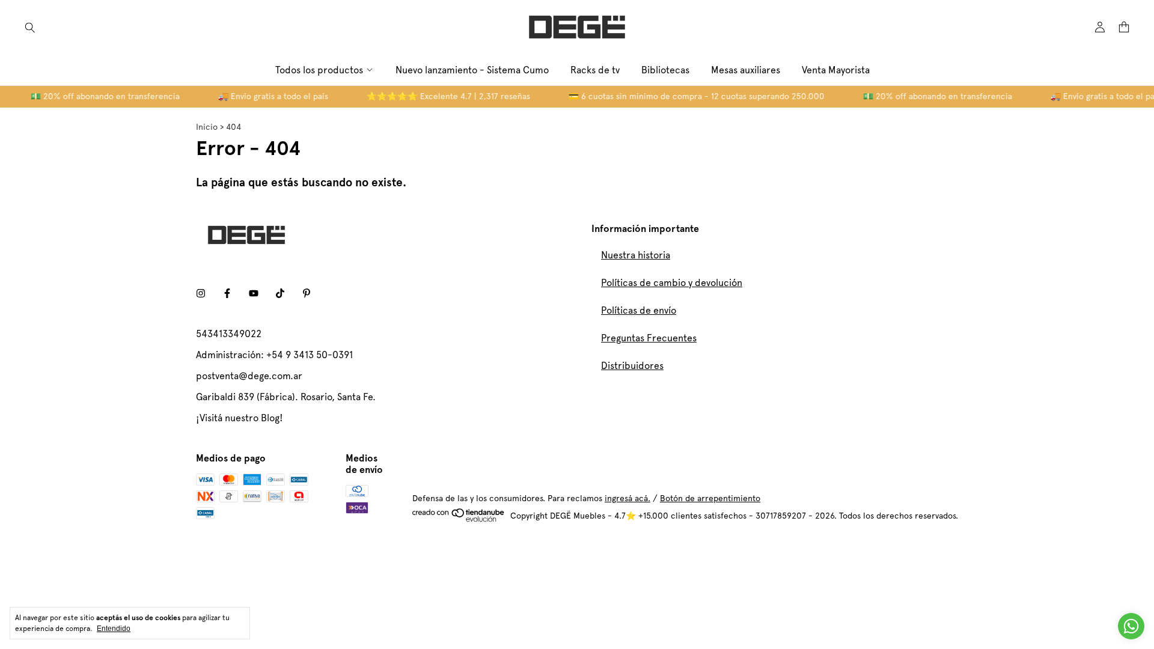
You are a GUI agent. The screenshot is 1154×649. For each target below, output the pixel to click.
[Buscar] (30, 27)
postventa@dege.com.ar (249, 376)
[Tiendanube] (458, 519)
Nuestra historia (635, 255)
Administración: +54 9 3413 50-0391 (274, 355)
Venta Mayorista (836, 70)
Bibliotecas (665, 70)
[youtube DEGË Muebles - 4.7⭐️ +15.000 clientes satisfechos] (253, 293)
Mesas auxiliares (745, 70)
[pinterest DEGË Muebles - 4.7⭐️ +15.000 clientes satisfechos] (306, 293)
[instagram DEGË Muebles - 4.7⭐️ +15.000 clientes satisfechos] (201, 293)
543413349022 (228, 334)
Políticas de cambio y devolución (671, 282)
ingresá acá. (627, 498)
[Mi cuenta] (1100, 27)
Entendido (113, 628)
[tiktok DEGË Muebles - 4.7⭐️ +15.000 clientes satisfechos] (280, 293)
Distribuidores (632, 365)
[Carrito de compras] (1124, 27)
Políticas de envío (638, 310)
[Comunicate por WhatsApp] (1131, 626)
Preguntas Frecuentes (649, 338)
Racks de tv (595, 70)
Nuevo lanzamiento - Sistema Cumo (472, 70)
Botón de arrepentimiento (710, 498)
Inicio (207, 127)
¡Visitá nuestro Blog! (239, 418)
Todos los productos (319, 70)
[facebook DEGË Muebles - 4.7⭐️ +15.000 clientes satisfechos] (227, 293)
